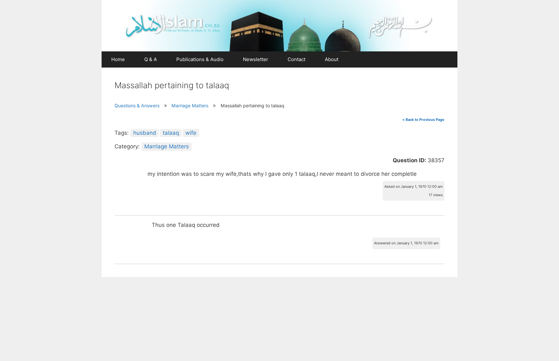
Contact (296, 59)
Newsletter (255, 59)
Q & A (150, 59)
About (331, 59)
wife (190, 133)
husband (144, 133)
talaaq (171, 133)
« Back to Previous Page (423, 119)
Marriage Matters (189, 105)
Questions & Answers (137, 105)
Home (118, 59)
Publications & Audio (200, 59)
